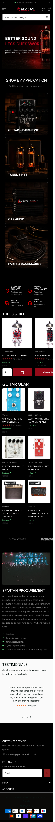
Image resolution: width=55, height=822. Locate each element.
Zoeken (47, 17)
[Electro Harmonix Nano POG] (39, 447)
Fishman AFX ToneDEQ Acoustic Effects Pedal (38, 513)
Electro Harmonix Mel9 (13, 468)
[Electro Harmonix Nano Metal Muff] (39, 399)
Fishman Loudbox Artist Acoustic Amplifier (12, 513)
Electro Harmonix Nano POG (38, 468)
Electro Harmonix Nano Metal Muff (38, 420)
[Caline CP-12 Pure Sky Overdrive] (13, 399)
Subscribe (47, 773)
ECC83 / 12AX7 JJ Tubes (14, 355)
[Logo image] (17, 539)
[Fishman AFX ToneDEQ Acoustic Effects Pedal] (39, 491)
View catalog (4, 9)
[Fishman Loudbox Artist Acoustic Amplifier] (13, 491)
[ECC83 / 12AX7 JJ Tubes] (17, 333)
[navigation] (3, 2)
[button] (10, 369)
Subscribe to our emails (14, 766)
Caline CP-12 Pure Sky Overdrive (12, 420)
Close (26, 782)
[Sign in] (43, 9)
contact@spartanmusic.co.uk (21, 754)
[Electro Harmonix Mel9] (13, 447)
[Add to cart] (22, 372)
